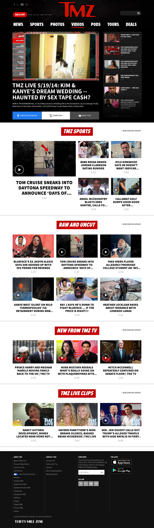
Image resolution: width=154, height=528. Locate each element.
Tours (113, 25)
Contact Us (50, 461)
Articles (17, 478)
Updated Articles (20, 484)
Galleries (17, 498)
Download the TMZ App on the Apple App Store (121, 462)
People (16, 501)
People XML (18, 504)
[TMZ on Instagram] (27, 4)
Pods (95, 25)
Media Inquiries (52, 474)
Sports (36, 25)
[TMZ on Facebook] (14, 4)
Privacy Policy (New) (21, 464)
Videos (77, 25)
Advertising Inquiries (54, 471)
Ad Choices (18, 471)
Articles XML (18, 481)
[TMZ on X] (18, 4)
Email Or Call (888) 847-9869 (40, 15)
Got (20, 14)
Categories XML (20, 494)
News (18, 25)
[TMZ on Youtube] (22, 4)
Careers (49, 467)
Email (86, 115)
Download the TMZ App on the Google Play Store (121, 470)
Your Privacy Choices (26, 474)
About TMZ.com (20, 461)
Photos (57, 25)
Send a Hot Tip (51, 464)
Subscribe (102, 472)
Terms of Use (19, 467)
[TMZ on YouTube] (91, 483)
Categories (18, 491)
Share (28, 115)
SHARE (57, 115)
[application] (55, 56)
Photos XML (18, 508)
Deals (131, 25)
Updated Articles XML (22, 488)
